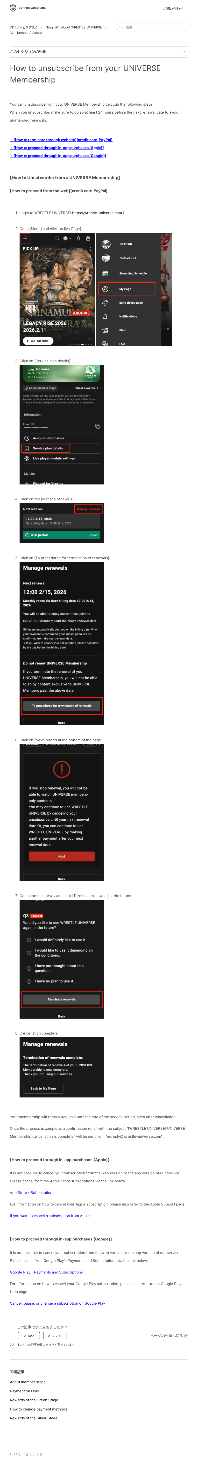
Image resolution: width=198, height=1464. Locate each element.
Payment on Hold (24, 1391)
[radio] (29, 1335)
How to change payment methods (38, 1409)
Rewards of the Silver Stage (33, 1418)
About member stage (28, 1382)
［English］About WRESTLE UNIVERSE (73, 27)
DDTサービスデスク (24, 27)
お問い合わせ (173, 8)
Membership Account (26, 32)
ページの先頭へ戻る (166, 1335)
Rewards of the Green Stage (34, 1400)
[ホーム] (28, 11)
